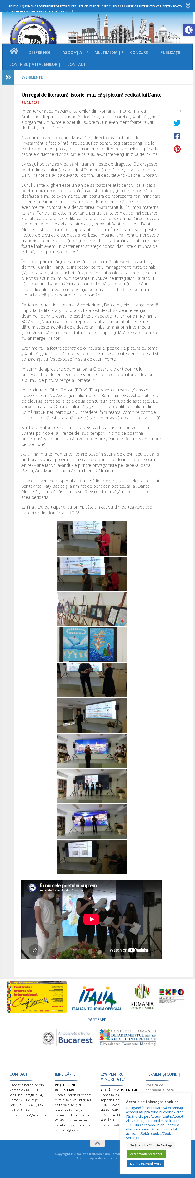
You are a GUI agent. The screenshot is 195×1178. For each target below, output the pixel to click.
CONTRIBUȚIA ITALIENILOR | (35, 64)
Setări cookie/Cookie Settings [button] (151, 1145)
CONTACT (76, 64)
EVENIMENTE (32, 77)
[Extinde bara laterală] (8, 77)
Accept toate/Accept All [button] (146, 1154)
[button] (189, 30)
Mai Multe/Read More (145, 1163)
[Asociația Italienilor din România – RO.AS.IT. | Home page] (33, 39)
